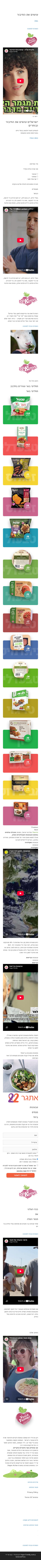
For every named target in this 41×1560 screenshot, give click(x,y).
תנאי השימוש (21, 1171)
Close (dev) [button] (34, 138)
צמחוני (34, 176)
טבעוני (34, 174)
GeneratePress (20, 1557)
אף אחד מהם (32, 179)
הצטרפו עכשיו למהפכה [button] (30, 326)
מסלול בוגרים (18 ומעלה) (28, 1159)
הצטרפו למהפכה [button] (32, 29)
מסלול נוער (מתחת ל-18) (27, 1162)
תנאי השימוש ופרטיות (30, 1525)
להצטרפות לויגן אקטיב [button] (30, 1520)
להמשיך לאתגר (20, 1175)
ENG (36, 21)
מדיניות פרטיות (33, 1482)
